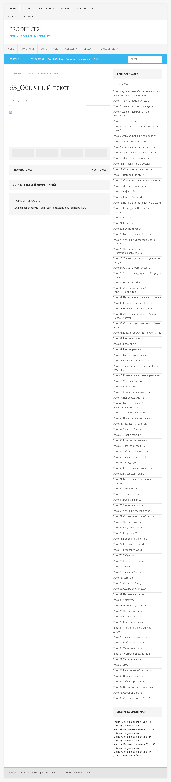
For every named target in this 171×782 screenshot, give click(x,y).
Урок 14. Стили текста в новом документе (136, 180)
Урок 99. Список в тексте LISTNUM (132, 698)
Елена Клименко (122, 721)
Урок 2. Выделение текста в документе (134, 106)
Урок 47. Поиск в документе (128, 397)
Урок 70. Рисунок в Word (126, 533)
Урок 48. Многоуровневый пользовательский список (128, 405)
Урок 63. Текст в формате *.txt (130, 494)
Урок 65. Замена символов (128, 505)
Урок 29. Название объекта (128, 282)
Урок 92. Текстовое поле (127, 659)
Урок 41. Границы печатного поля (132, 360)
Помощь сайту (46, 8)
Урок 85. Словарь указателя (128, 616)
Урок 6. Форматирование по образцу (134, 135)
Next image (99, 169)
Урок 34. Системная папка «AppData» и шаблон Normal (135, 316)
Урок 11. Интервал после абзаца (131, 163)
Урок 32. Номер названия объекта (132, 303)
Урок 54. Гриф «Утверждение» (130, 440)
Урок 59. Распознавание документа (133, 468)
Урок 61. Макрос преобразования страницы (132, 481)
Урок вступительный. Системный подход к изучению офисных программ (136, 93)
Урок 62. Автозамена (125, 488)
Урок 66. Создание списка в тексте (132, 510)
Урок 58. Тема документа (127, 462)
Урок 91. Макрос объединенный (131, 653)
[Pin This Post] (72, 153)
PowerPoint (27, 48)
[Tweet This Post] (47, 153)
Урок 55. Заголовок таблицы (129, 445)
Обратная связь (84, 8)
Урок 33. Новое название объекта (132, 308)
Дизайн (88, 48)
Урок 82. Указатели (123, 599)
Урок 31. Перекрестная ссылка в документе (137, 297)
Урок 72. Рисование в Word (128, 544)
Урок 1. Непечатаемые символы (131, 100)
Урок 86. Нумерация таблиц (128, 622)
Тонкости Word (121, 84)
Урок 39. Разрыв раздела (127, 349)
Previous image (22, 169)
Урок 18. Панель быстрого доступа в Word (137, 202)
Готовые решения (109, 48)
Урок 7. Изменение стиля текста (131, 141)
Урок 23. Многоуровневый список (132, 234)
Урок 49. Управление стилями (129, 412)
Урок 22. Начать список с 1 (128, 228)
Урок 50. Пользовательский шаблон (133, 418)
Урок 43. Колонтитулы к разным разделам (136, 375)
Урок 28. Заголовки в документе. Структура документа (137, 275)
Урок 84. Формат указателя (128, 611)
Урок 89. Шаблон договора (128, 642)
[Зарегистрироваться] (164, 8)
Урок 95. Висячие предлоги (128, 676)
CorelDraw (71, 48)
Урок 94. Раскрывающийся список (132, 670)
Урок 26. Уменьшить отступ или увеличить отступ (136, 260)
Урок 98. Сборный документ (128, 692)
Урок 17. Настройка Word (127, 197)
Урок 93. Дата (121, 664)
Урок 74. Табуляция (123, 555)
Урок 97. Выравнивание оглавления (133, 687)
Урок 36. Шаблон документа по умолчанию (137, 332)
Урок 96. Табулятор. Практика (129, 681)
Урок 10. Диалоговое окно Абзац (131, 158)
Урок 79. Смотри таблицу (127, 583)
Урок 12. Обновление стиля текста (132, 169)
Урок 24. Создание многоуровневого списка (134, 241)
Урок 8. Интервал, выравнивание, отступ (136, 147)
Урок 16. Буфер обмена (126, 191)
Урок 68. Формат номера (127, 522)
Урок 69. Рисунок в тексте (127, 527)
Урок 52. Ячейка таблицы (127, 429)
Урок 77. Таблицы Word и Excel (130, 572)
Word (11, 48)
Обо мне (27, 8)
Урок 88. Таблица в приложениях (131, 637)
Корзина (12, 16)
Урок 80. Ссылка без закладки (129, 588)
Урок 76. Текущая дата (125, 566)
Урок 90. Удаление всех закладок (131, 648)
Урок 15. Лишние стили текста (130, 186)
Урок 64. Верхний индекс (127, 499)
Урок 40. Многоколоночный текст (132, 355)
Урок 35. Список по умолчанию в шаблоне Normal (136, 325)
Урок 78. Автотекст (123, 577)
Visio (55, 48)
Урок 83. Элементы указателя (129, 605)
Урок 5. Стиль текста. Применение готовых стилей (137, 128)
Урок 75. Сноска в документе (129, 561)
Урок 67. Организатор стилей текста (133, 516)
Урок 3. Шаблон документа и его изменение (131, 113)
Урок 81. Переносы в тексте (128, 594)
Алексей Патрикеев (124, 729)
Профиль (28, 16)
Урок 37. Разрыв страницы (128, 338)
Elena (16, 101)
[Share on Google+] (96, 153)
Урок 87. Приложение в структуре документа (132, 629)
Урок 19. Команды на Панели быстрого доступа (135, 210)
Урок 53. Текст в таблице (127, 434)
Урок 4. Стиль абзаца (125, 121)
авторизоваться (76, 207)
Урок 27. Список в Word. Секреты (131, 267)
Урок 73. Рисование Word (127, 549)
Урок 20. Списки (122, 217)
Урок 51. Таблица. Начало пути (130, 423)
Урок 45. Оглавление (124, 386)
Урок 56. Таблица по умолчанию (131, 451)
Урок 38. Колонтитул (124, 343)
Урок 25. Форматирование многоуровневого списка (128, 250)
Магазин (65, 8)
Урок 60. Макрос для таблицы (129, 473)
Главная (12, 8)
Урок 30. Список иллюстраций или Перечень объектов (132, 290)
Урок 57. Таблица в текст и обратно (133, 457)
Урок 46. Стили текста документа (131, 392)
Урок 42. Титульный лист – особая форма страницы (136, 367)
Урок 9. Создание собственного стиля (134, 152)
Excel (44, 48)
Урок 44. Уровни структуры (128, 381)
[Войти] (158, 8)
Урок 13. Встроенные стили (128, 174)
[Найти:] (145, 58)
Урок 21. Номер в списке (127, 223)
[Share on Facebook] (23, 153)
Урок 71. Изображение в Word (130, 538)
